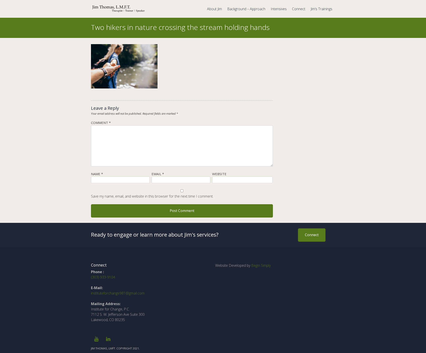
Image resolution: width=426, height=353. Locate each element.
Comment (101, 122)
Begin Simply (261, 265)
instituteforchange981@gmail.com (117, 293)
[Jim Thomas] (118, 11)
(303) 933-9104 (103, 277)
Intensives (279, 8)
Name (97, 174)
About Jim (214, 8)
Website (219, 174)
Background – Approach (246, 8)
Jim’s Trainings (321, 8)
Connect (298, 8)
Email (158, 174)
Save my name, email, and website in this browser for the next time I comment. (152, 196)
